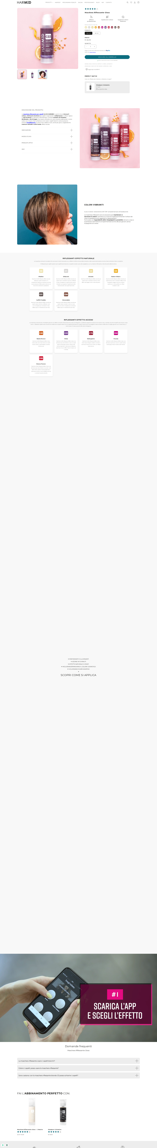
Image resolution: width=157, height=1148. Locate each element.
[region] (47, 38)
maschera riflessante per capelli (33, 114)
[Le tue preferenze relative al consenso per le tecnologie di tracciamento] (2, 1145)
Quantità (88, 43)
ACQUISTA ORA (102, 89)
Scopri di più (93, 52)
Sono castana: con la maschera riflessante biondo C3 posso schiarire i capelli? (48, 1075)
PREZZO (87, 37)
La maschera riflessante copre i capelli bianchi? (37, 1061)
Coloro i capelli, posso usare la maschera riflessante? (39, 1068)
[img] (90, 9)
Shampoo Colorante (102, 85)
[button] (49, 2)
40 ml (97, 33)
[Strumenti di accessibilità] (7, 1145)
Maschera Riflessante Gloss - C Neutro (30, 1129)
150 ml (88, 33)
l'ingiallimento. (31, 122)
